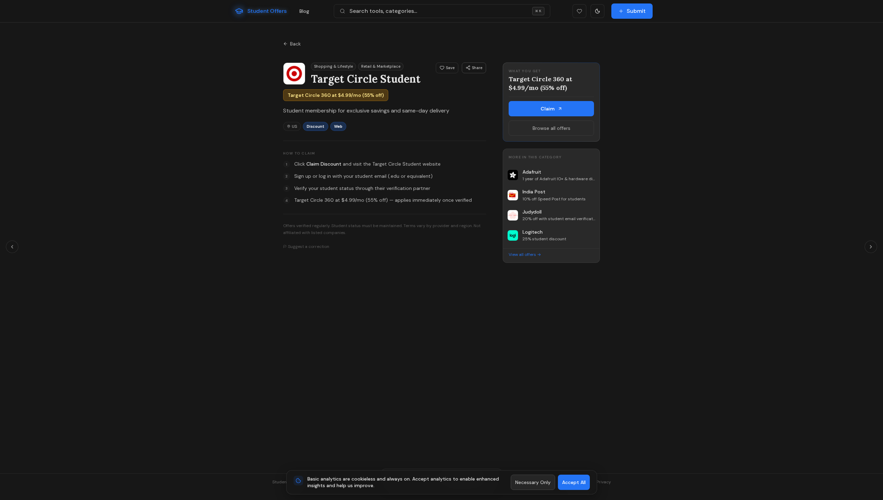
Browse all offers (551, 128)
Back (295, 44)
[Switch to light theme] (597, 11)
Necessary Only (533, 482)
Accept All (574, 482)
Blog (304, 11)
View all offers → (525, 254)
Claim (548, 109)
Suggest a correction (308, 246)
